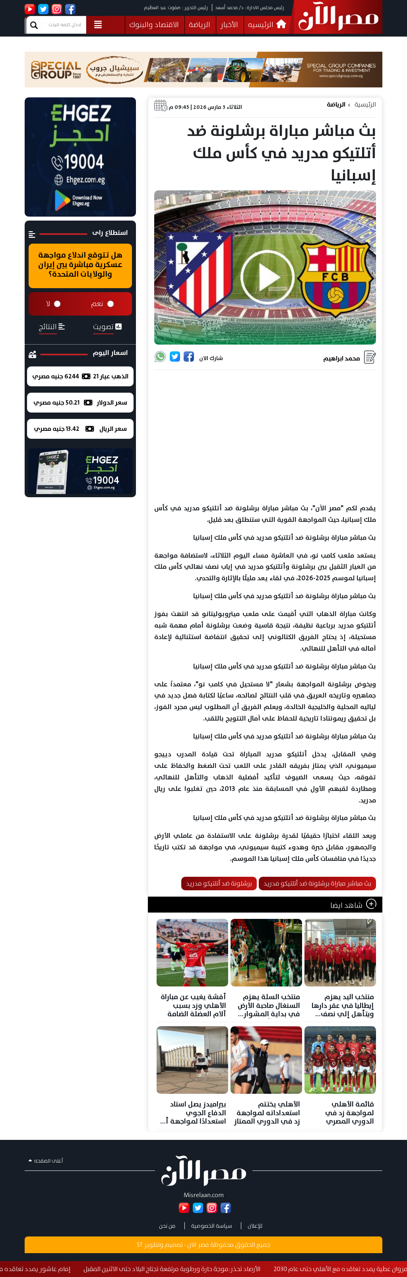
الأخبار (229, 24)
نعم (97, 303)
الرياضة (199, 24)
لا (48, 303)
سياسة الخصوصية (211, 1225)
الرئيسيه (261, 24)
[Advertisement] (265, 437)
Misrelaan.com (204, 1195)
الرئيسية (365, 104)
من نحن (167, 1225)
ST (140, 1244)
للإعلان (255, 1225)
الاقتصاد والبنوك (154, 24)
